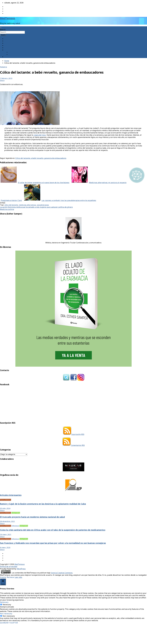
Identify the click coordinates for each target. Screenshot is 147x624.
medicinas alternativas (27, 205)
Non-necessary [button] (6, 614)
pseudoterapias (43, 205)
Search (2, 30)
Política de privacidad (8, 567)
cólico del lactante (11, 205)
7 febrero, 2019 (6, 78)
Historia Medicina (5, 500)
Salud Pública (16, 513)
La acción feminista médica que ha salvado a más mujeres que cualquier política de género (36, 207)
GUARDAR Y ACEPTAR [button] (9, 623)
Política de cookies (16, 55)
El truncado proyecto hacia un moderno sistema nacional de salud (32, 517)
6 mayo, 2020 (5, 548)
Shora (2, 81)
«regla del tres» (39, 135)
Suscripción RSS (77, 434)
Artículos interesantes (10, 495)
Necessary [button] (4, 602)
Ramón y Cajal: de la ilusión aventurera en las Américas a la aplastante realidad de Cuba (43, 504)
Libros (6, 48)
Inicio (6, 39)
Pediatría (3, 67)
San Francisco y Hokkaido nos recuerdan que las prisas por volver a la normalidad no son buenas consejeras (53, 543)
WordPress (21, 569)
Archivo (7, 43)
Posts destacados (11, 57)
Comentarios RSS (78, 445)
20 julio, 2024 (5, 508)
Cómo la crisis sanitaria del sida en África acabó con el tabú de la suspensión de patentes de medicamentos (52, 530)
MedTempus (7, 18)
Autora (7, 41)
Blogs (6, 45)
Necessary (7, 605)
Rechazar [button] (10, 577)
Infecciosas (15, 526)
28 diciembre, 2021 (7, 521)
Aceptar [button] (3, 577)
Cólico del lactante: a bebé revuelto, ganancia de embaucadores (40, 158)
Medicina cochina (7, 209)
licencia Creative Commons (62, 573)
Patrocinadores (15, 52)
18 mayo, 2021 (5, 535)
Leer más (18, 577)
